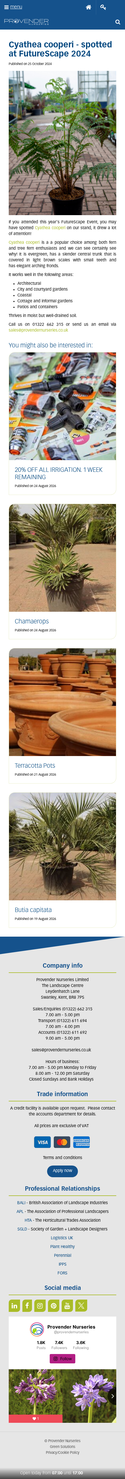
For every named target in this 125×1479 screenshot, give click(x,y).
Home (88, 7)
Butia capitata (33, 910)
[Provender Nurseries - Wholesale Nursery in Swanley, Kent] (26, 22)
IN (40, 1306)
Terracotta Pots (35, 766)
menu (16, 7)
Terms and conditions (62, 1158)
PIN (53, 1306)
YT (67, 1306)
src (118, 22)
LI (14, 1306)
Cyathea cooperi (50, 228)
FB (27, 1306)
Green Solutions (62, 1447)
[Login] (103, 7)
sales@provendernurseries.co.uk (38, 330)
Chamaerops (32, 622)
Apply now (62, 1171)
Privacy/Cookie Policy (62, 1453)
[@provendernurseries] (37, 1329)
